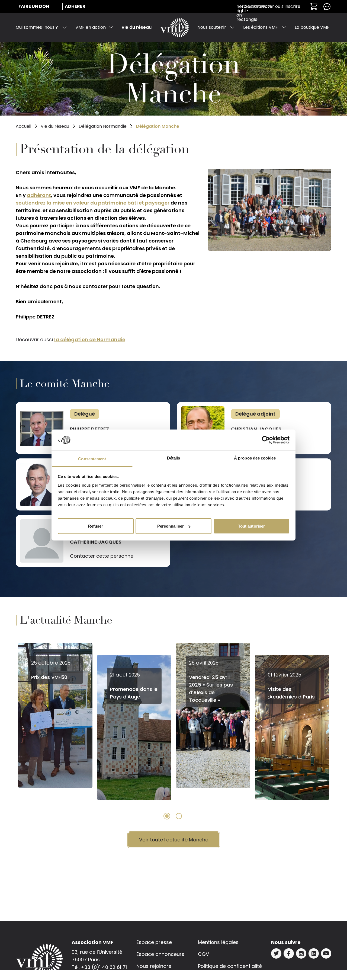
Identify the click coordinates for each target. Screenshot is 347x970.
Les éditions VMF (260, 27)
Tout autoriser (251, 526)
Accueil (23, 126)
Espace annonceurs (160, 954)
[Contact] (327, 6)
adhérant (39, 195)
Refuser (95, 526)
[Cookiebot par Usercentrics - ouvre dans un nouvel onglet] (266, 440)
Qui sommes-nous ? (37, 27)
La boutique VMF (312, 27)
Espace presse (154, 942)
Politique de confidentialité (230, 966)
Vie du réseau (136, 27)
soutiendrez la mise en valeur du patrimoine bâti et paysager (92, 202)
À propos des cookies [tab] (255, 457)
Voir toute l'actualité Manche (173, 839)
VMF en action (90, 27)
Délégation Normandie (103, 126)
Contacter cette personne (101, 556)
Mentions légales (218, 942)
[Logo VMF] (174, 27)
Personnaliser (170, 526)
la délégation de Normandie (89, 339)
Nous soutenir (211, 27)
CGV (203, 954)
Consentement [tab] (92, 458)
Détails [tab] (173, 457)
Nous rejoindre (153, 966)
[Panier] (314, 6)
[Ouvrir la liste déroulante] (64, 27)
